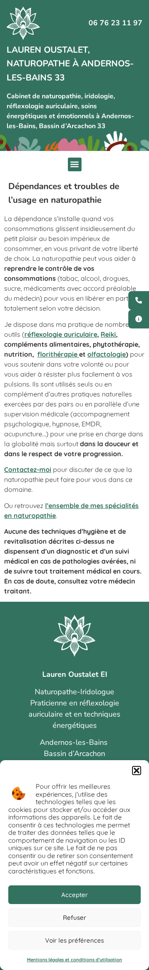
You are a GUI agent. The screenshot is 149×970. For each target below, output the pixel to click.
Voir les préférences (74, 940)
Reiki (108, 334)
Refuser (74, 917)
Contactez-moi (27, 469)
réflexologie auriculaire (60, 334)
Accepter (74, 895)
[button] (136, 770)
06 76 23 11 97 (115, 23)
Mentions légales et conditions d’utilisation (74, 960)
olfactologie (106, 354)
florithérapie (58, 354)
